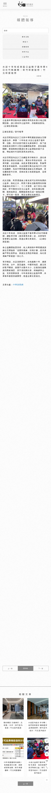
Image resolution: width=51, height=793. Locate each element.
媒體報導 (25, 47)
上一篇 (10, 668)
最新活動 (25, 37)
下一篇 (40, 668)
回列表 (25, 668)
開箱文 (25, 42)
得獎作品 (25, 52)
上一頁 (25, 784)
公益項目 (25, 57)
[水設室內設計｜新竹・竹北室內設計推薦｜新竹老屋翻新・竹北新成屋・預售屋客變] (25, 4)
